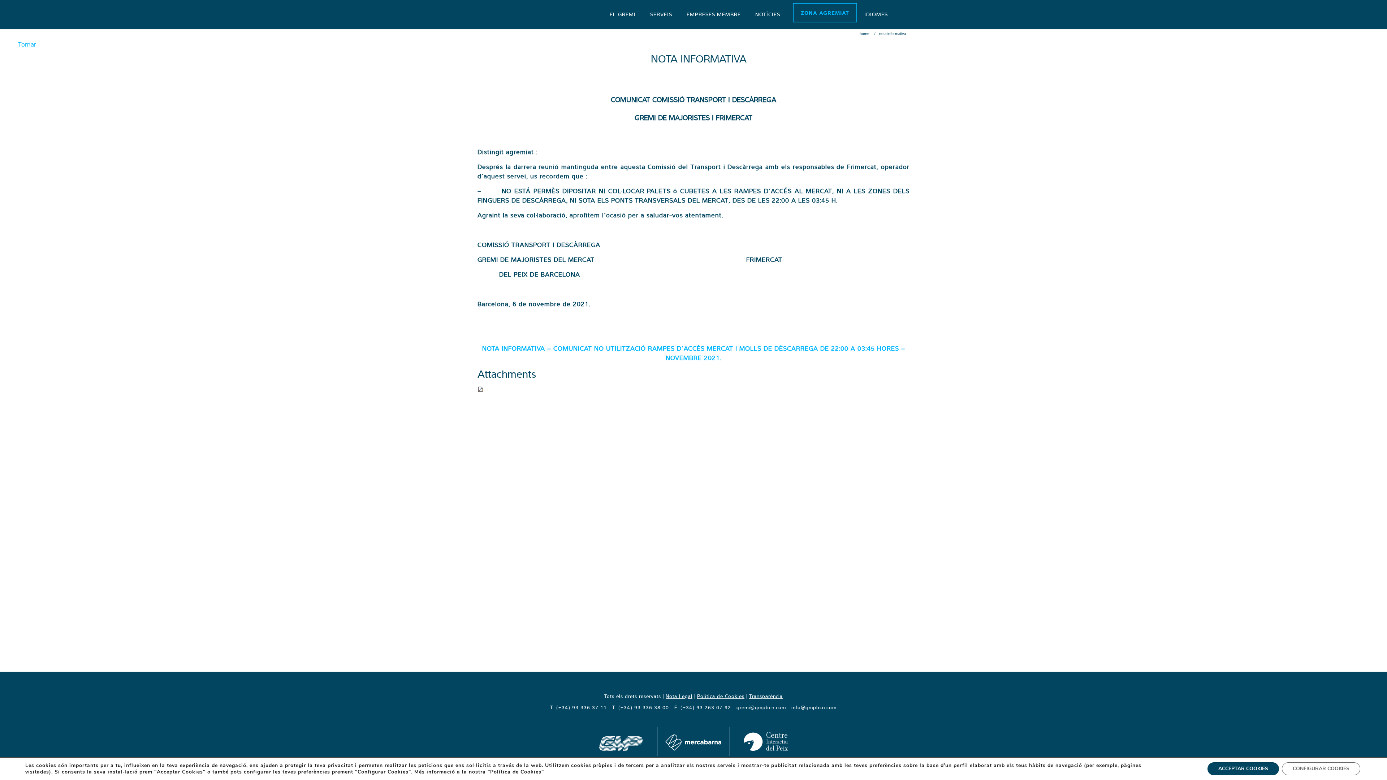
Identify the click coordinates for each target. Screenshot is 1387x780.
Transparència (766, 696)
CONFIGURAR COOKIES (1321, 768)
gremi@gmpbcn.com (761, 707)
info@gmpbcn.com (814, 707)
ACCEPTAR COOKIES (1243, 768)
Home (864, 33)
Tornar (27, 44)
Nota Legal (679, 696)
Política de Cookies (720, 696)
